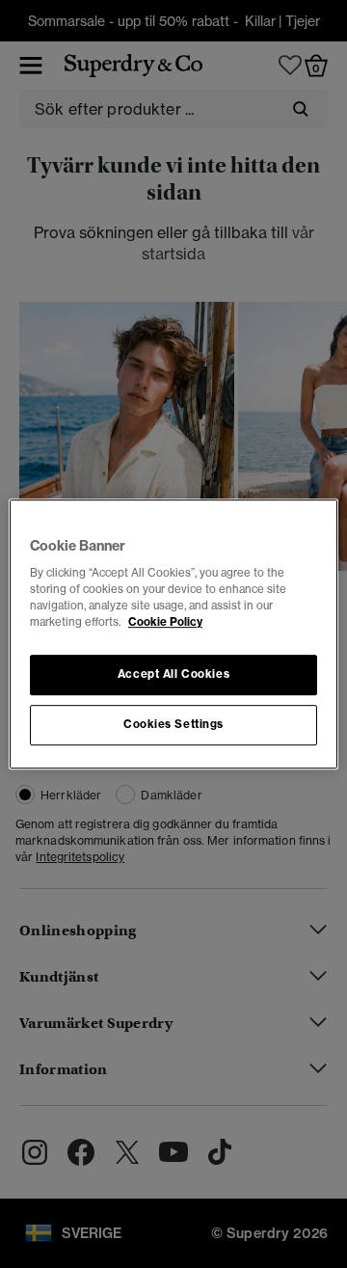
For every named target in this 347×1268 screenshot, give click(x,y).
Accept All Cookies (173, 675)
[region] (173, 634)
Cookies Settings (173, 724)
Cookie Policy (165, 622)
